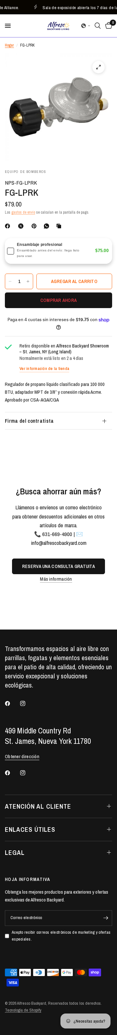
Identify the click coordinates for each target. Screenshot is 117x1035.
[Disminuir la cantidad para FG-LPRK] (10, 281)
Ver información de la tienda (44, 368)
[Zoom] (98, 67)
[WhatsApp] (48, 226)
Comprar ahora (58, 300)
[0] (107, 25)
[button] (85, 25)
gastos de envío (23, 212)
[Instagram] (27, 703)
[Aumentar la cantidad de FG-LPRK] (28, 281)
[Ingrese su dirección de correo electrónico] (105, 918)
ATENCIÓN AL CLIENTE (38, 806)
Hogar (9, 45)
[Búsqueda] (97, 25)
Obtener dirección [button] (22, 756)
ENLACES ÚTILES (30, 829)
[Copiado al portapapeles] (60, 226)
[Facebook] (9, 226)
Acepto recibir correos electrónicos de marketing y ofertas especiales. (61, 935)
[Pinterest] (35, 226)
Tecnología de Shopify (23, 1010)
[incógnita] (22, 226)
